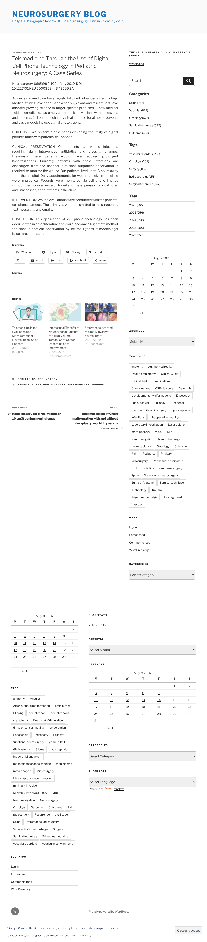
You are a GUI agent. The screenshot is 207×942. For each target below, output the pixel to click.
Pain (134, 453)
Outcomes (55, 807)
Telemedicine (79, 384)
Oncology (163, 446)
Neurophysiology (169, 439)
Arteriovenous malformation (31, 705)
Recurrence (42, 814)
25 (143, 299)
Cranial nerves (140, 388)
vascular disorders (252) (144, 154)
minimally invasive (25, 785)
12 (152, 285)
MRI (170, 432)
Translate (118, 789)
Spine (135, 475)
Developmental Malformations (151, 395)
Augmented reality (160, 366)
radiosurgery (139, 461)
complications (161, 381)
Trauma (157, 490)
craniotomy (20, 720)
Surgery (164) (138, 169)
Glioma (39, 749)
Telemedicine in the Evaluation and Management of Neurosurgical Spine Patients (25, 335)
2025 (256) (136, 212)
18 (143, 292)
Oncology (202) (139, 161)
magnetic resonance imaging (32, 763)
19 (152, 292)
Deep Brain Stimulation (48, 720)
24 (133, 299)
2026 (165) (136, 205)
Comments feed (139, 542)
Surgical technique (172, 482)
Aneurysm (36, 698)
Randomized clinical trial (168, 461)
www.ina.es (136, 64)
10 (133, 285)
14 (172, 285)
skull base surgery (170, 468)
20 (162, 292)
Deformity (184, 388)
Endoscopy (183, 395)
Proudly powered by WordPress (109, 911)
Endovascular (140, 402)
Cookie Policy (83, 935)
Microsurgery (45, 771)
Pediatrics (27, 379)
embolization (57, 727)
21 (171, 292)
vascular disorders (25, 843)
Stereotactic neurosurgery (161, 475)
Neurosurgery (29, 384)
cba (39, 52)
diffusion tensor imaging (28, 727)
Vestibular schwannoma (57, 843)
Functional (177, 402)
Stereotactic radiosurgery (42, 821)
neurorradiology (141, 446)
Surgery (58, 829)
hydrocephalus (180, 410)
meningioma (64, 763)
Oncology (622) (139, 118)
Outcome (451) (139, 133)
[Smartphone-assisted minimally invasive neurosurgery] (101, 312)
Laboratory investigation (147, 424)
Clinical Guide (169, 373)
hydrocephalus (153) (142, 176)
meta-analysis (140, 432)
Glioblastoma (21, 749)
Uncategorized (172, 497)
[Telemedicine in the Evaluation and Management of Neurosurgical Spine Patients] (28, 312)
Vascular (137, 504)
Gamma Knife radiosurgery (148, 410)
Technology (48, 379)
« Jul (142, 313)
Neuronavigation (142, 439)
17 (133, 292)
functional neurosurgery (28, 742)
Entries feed (137, 535)
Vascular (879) (138, 110)
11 (143, 285)
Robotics (148, 468)
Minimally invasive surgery (30, 792)
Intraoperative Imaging (164, 417)
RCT (134, 468)
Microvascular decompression (32, 778)
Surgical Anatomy (142, 482)
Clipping (18, 713)
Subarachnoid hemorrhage (30, 829)
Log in (133, 527)
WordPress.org (139, 550)
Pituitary (166, 453)
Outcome (180, 446)
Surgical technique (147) (144, 184)
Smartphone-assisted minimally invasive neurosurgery (99, 331)
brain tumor (62, 705)
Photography (54, 384)
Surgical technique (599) (145, 125)
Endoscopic (20, 734)
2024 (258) (136, 220)
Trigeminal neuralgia (144, 497)
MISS (158, 432)
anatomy (137, 366)
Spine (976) (136, 102)
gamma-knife (58, 742)
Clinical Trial (139, 381)
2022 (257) (136, 235)
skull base (61, 814)
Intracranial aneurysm (27, 756)
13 (162, 285)
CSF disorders (164, 388)
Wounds (98, 384)
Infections (137, 417)
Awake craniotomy (143, 373)
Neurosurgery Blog (59, 14)
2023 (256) (136, 227)
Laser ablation (177, 424)
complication (37, 713)
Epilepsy (159, 402)
